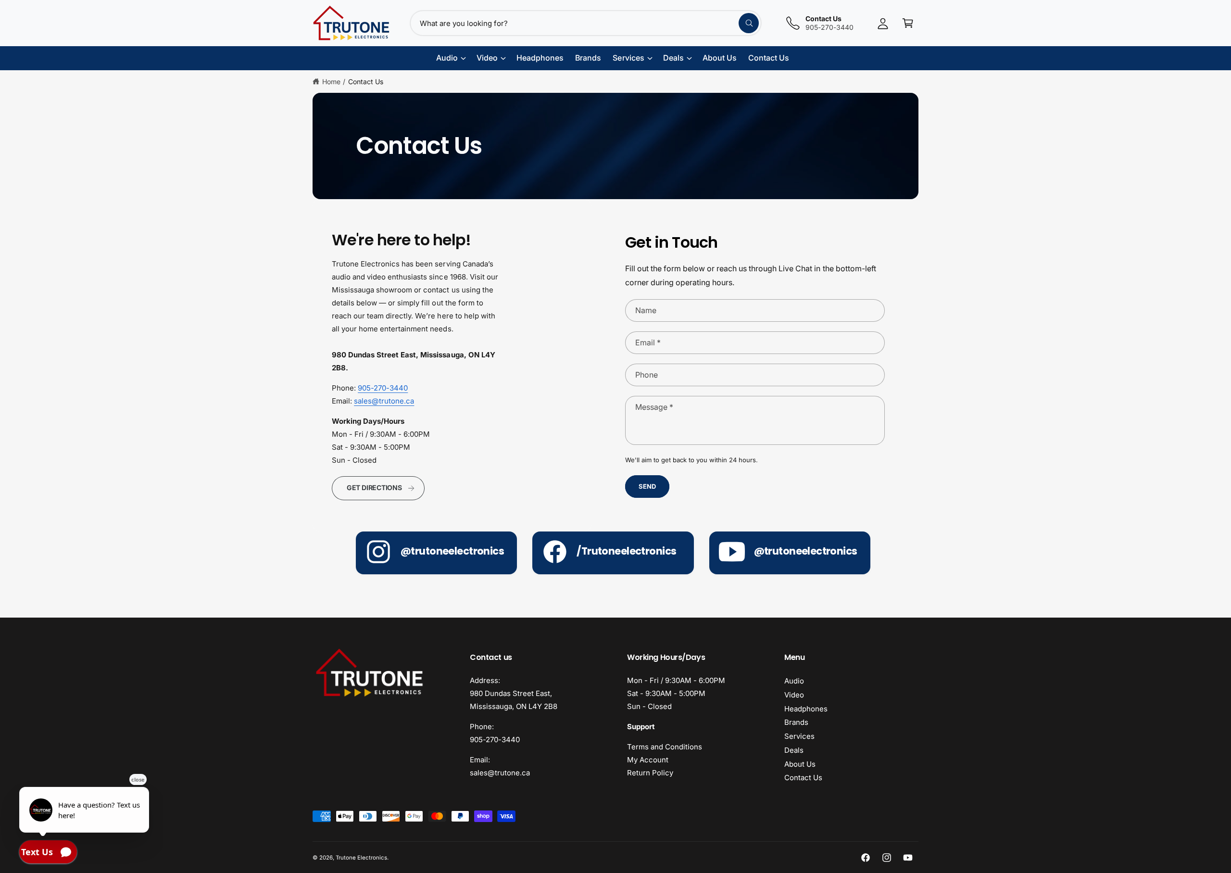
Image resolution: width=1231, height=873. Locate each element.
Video (794, 694)
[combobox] (585, 23)
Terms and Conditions (664, 746)
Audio (794, 680)
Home (331, 81)
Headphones (806, 708)
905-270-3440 (383, 387)
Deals (794, 750)
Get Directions (374, 487)
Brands (796, 722)
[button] (907, 23)
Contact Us (365, 81)
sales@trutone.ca (384, 400)
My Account (647, 759)
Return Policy (650, 772)
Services (799, 736)
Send (647, 486)
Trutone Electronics (361, 857)
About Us (800, 764)
